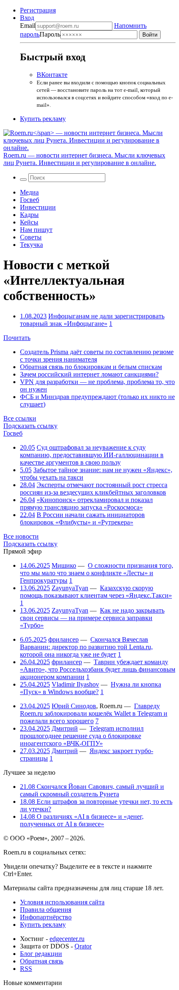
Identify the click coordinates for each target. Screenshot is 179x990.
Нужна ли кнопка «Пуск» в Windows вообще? (90, 688)
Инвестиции (38, 207)
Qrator (83, 946)
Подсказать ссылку (30, 425)
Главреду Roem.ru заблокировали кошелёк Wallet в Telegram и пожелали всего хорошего (93, 713)
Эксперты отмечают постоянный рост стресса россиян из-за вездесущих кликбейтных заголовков (93, 488)
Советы (31, 237)
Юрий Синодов (74, 705)
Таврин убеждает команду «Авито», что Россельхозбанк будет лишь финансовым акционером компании (97, 669)
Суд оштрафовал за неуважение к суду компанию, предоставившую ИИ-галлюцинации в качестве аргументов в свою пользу (92, 455)
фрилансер (63, 639)
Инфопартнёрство (46, 917)
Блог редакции (41, 953)
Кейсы (29, 222)
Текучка (31, 244)
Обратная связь (41, 961)
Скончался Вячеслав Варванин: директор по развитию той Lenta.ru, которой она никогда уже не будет (86, 647)
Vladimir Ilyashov (75, 684)
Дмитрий (65, 728)
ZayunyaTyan (70, 587)
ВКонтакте (52, 74)
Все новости (21, 536)
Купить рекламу (43, 118)
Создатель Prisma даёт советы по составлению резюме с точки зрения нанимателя (97, 355)
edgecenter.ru (67, 938)
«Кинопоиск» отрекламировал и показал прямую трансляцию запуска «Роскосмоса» (86, 503)
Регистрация (38, 10)
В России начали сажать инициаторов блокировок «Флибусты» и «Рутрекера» (82, 518)
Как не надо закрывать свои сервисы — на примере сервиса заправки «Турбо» (92, 618)
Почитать (16, 337)
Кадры (29, 214)
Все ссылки (19, 418)
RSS (26, 968)
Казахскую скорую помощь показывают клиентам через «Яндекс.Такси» (96, 591)
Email (27, 25)
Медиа (29, 192)
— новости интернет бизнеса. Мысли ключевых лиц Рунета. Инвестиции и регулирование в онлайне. (84, 159)
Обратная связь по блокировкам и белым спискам (91, 366)
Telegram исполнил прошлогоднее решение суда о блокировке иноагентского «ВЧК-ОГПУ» (82, 736)
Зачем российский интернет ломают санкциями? (89, 374)
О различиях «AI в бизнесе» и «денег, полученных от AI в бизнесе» (82, 820)
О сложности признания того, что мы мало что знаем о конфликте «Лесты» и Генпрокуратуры (96, 573)
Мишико (64, 565)
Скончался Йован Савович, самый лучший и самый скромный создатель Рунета (92, 790)
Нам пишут (36, 229)
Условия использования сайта (62, 902)
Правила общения (45, 909)
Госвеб (29, 199)
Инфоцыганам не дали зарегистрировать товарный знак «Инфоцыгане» (92, 320)
